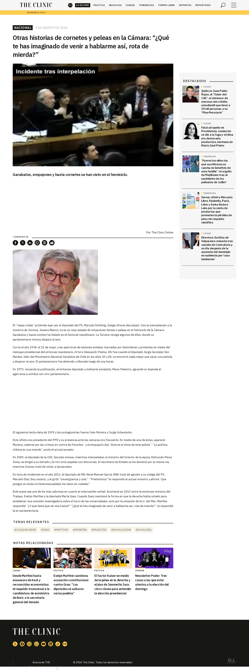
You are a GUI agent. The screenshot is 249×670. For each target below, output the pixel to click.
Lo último (82, 5)
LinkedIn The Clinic (50, 644)
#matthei (61, 529)
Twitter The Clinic (15, 644)
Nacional (22, 28)
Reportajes (203, 5)
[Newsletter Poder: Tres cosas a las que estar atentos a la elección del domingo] (154, 558)
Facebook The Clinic (22, 644)
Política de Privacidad (41, 667)
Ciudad (130, 5)
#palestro (99, 529)
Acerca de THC (41, 662)
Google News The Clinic (65, 644)
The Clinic (70, 5)
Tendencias (146, 5)
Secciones (233, 5)
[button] (15, 242)
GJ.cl (231, 661)
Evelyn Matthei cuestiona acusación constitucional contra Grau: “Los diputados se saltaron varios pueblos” (71, 584)
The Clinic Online (162, 232)
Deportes (185, 5)
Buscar (223, 5)
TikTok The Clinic (57, 644)
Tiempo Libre (166, 5)
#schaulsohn (121, 529)
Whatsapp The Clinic (36, 644)
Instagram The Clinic (29, 644)
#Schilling (143, 529)
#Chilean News (25, 529)
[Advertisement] (93, 403)
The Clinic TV (43, 644)
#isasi (45, 529)
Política (99, 5)
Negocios (115, 5)
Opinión (139, 570)
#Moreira (80, 529)
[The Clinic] (36, 5)
